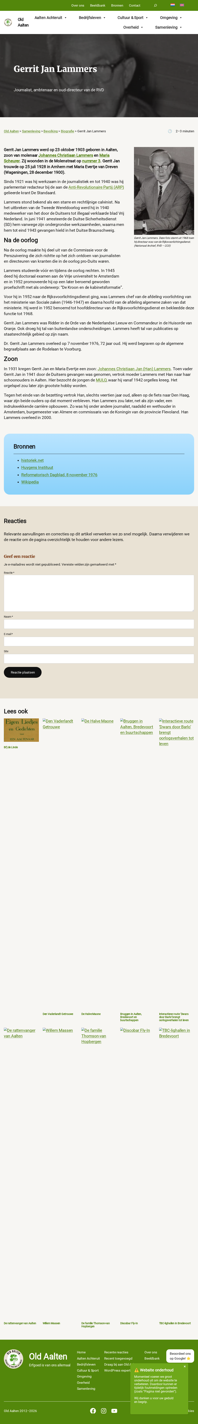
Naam (8, 616)
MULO (101, 380)
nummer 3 (91, 161)
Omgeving (169, 17)
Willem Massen (51, 1323)
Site (6, 651)
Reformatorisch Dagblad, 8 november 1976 (59, 475)
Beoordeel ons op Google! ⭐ (180, 1356)
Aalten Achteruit (48, 17)
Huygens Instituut (37, 467)
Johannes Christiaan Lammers (65, 155)
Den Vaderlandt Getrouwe (58, 1014)
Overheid (131, 27)
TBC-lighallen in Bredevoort (175, 1323)
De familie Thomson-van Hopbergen (95, 1325)
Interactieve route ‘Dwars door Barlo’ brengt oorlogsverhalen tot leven (174, 1017)
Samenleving (166, 27)
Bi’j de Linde (11, 747)
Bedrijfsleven (90, 17)
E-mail (8, 634)
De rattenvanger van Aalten (20, 1323)
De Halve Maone (91, 1014)
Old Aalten (48, 1356)
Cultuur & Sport (130, 17)
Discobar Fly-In (129, 1323)
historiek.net (32, 460)
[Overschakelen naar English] (182, 5)
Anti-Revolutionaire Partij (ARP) (96, 187)
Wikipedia (30, 482)
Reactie (9, 572)
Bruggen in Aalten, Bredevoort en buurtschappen (131, 1017)
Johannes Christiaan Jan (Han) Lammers (134, 369)
